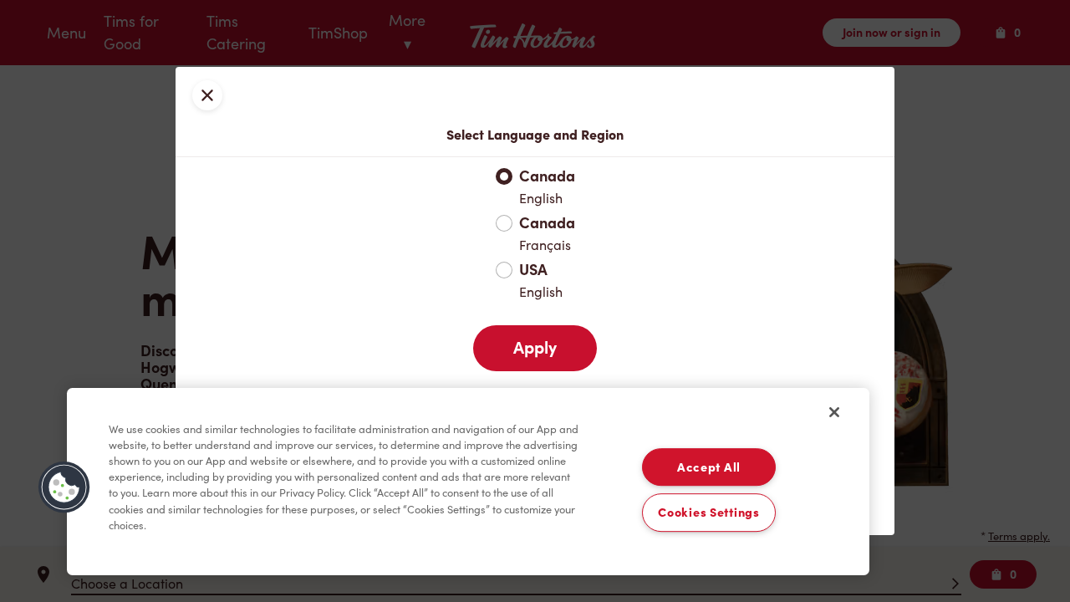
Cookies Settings (709, 513)
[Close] (834, 412)
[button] (64, 487)
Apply (535, 348)
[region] (468, 481)
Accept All (709, 467)
